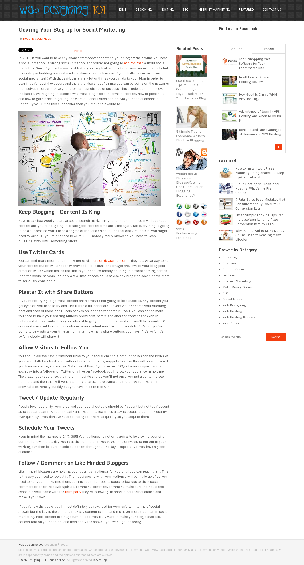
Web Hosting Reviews (239, 317)
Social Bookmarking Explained (186, 233)
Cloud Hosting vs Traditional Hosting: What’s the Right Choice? (257, 188)
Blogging (28, 38)
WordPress (231, 323)
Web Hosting (232, 311)
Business (230, 263)
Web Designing (234, 305)
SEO (185, 10)
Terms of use (56, 560)
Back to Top (100, 560)
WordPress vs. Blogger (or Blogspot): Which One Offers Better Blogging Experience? (189, 185)
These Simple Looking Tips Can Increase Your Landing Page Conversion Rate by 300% (259, 219)
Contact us (272, 10)
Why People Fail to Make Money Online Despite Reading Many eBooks (259, 235)
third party (73, 492)
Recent (269, 49)
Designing (143, 10)
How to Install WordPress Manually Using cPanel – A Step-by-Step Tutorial (260, 172)
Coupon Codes (234, 269)
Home (122, 10)
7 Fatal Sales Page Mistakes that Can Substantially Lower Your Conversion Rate (260, 204)
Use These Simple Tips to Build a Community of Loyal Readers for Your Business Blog (191, 89)
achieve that (133, 63)
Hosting (167, 10)
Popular (235, 49)
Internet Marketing (213, 10)
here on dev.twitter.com (109, 261)
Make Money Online (238, 287)
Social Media (43, 38)
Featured (246, 10)
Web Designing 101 (31, 545)
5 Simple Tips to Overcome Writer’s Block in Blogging (190, 136)
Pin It (78, 51)
